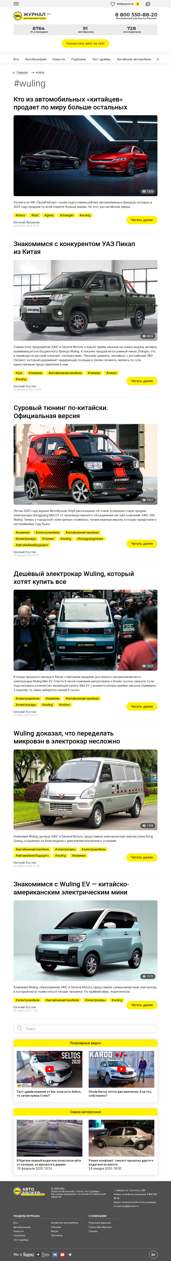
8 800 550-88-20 (136, 14)
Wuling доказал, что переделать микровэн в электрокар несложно (67, 737)
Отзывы (93, 1231)
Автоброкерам (35, 59)
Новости (59, 59)
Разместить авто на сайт (85, 43)
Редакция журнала (100, 1222)
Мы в (18, 1254)
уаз (20, 373)
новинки (36, 373)
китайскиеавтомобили (66, 373)
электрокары (27, 538)
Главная (22, 72)
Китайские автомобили (134, 59)
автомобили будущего (33, 855)
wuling (86, 215)
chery (21, 215)
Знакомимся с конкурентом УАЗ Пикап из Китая (74, 248)
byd (35, 215)
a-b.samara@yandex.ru (126, 1206)
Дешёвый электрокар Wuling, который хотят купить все (74, 578)
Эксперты (57, 1235)
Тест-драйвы (101, 59)
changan (67, 215)
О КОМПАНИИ (97, 1216)
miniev (65, 704)
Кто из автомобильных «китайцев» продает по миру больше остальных (70, 103)
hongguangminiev (91, 538)
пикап (112, 373)
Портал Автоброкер (100, 1227)
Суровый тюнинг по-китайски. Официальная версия (61, 412)
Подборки (78, 59)
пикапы (95, 373)
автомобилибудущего (33, 545)
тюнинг (49, 538)
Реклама (56, 1227)
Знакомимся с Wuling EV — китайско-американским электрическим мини (71, 888)
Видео (55, 1231)
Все (16, 59)
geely (50, 215)
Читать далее (142, 220)
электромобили (48, 532)
